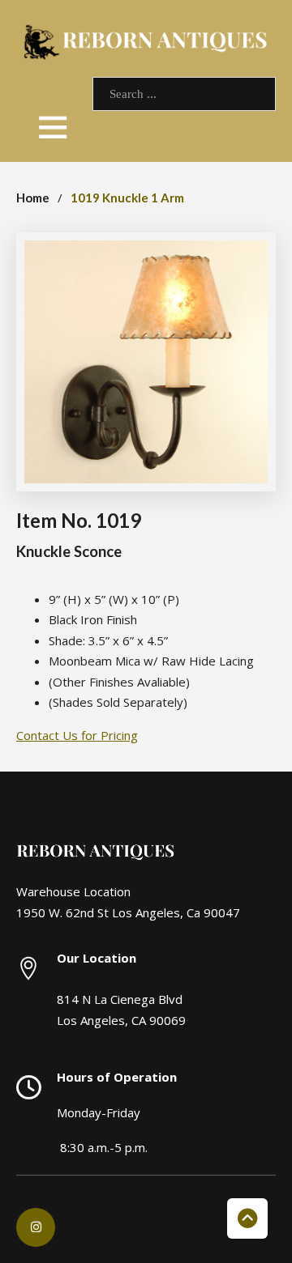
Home (32, 197)
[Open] (52, 126)
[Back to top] (247, 1218)
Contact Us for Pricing (77, 735)
